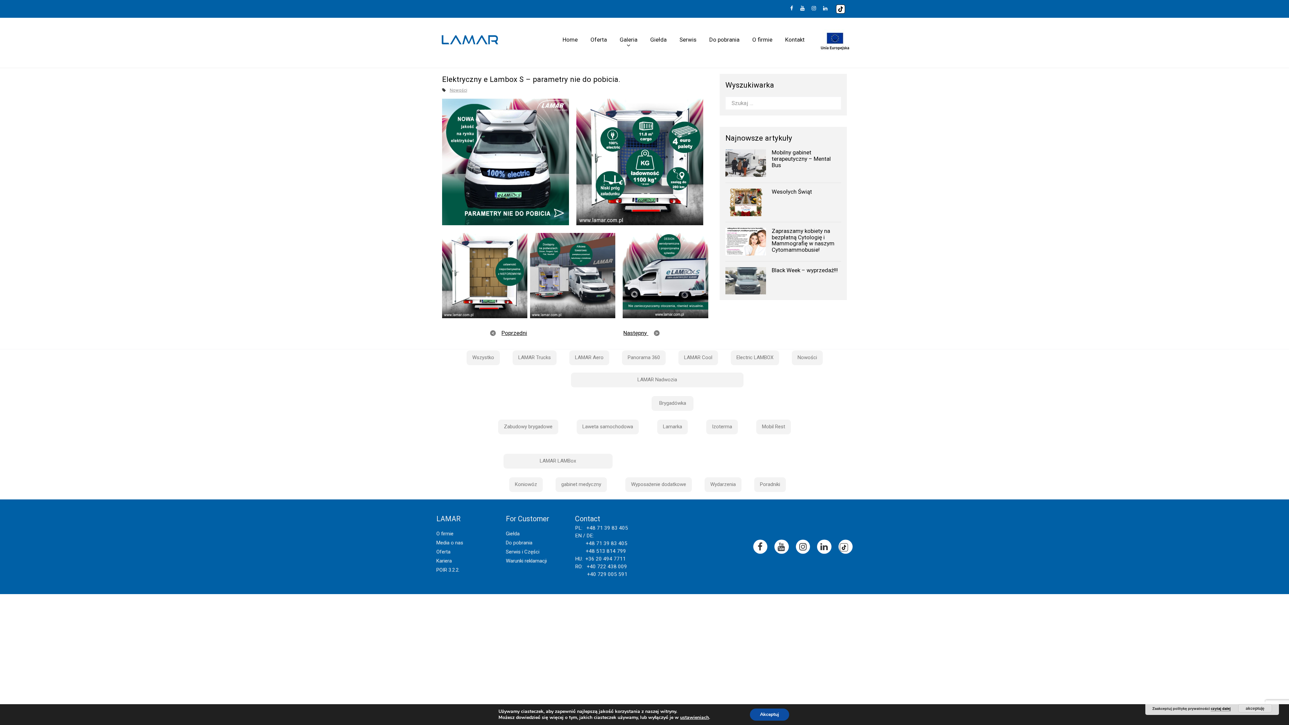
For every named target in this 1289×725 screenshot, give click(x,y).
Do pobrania (724, 39)
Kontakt (795, 39)
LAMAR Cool (698, 357)
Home (570, 39)
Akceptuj (769, 714)
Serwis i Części (522, 552)
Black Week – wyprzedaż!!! (805, 270)
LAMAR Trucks (534, 357)
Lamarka (672, 427)
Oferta (598, 39)
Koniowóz (526, 484)
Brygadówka (672, 403)
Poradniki (770, 484)
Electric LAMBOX (754, 357)
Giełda (658, 39)
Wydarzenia (723, 484)
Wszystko (483, 357)
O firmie (762, 39)
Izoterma (722, 427)
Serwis (688, 39)
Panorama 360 (644, 357)
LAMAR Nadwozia (657, 380)
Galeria (628, 39)
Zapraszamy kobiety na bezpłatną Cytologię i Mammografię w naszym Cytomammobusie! (803, 240)
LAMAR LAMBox (558, 461)
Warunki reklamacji (526, 561)
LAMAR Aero (589, 357)
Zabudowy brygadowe (528, 427)
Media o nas (449, 543)
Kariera (444, 561)
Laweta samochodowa (607, 427)
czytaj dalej (1221, 708)
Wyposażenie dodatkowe (658, 484)
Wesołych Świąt (792, 191)
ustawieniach (694, 718)
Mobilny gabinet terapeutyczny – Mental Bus (801, 158)
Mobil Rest (773, 427)
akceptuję (1255, 708)
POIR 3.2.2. (448, 570)
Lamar (470, 40)
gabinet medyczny (581, 484)
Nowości (458, 90)
